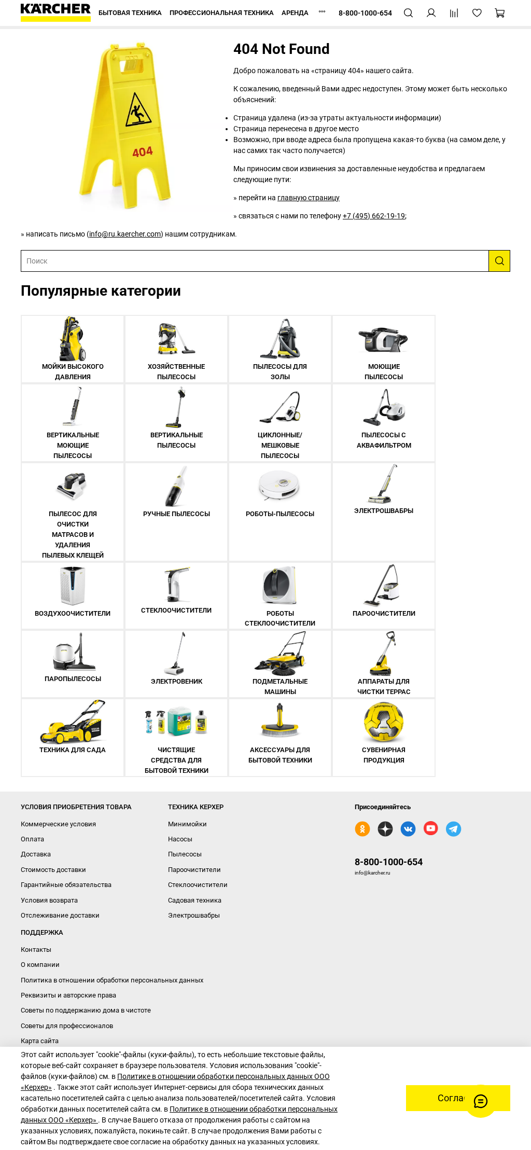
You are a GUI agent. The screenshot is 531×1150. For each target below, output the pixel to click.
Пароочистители (194, 870)
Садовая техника (194, 900)
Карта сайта (40, 1041)
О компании (40, 964)
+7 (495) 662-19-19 (374, 216)
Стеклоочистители (198, 885)
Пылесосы (185, 854)
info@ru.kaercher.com (125, 234)
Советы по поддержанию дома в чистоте (86, 1010)
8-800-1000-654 (389, 861)
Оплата (32, 839)
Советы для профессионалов (67, 1026)
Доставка (36, 854)
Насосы (180, 839)
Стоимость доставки (53, 870)
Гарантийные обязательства (66, 885)
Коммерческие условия (58, 824)
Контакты (36, 949)
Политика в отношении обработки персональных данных (112, 980)
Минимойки (187, 824)
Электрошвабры (194, 915)
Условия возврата (49, 900)
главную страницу (308, 197)
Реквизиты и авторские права (68, 995)
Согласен (458, 1098)
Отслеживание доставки (60, 915)
